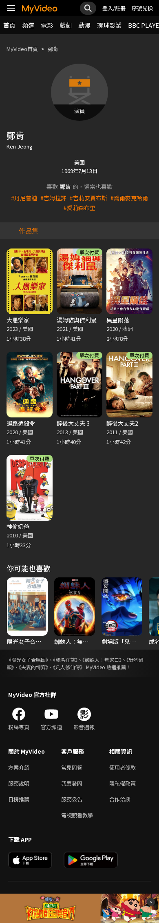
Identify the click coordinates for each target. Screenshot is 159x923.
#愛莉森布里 (79, 208)
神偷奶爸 (18, 526)
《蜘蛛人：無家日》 (101, 659)
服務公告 (71, 799)
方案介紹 (18, 767)
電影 (47, 25)
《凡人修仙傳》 (69, 666)
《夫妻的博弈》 (33, 666)
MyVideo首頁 (22, 49)
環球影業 (109, 25)
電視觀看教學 (77, 815)
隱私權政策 (122, 783)
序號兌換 (142, 8)
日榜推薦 (18, 799)
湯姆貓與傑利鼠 (77, 320)
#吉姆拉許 (53, 198)
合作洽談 (119, 799)
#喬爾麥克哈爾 (129, 198)
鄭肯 (53, 49)
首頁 (9, 25)
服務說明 (18, 783)
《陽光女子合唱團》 (27, 659)
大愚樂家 (18, 320)
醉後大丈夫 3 (73, 423)
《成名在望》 (65, 659)
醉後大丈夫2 (122, 423)
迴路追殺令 (21, 423)
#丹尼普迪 (24, 198)
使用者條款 (122, 767)
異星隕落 (117, 320)
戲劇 (66, 25)
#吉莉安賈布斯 (88, 198)
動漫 (84, 25)
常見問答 (71, 767)
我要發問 (71, 783)
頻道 (28, 25)
